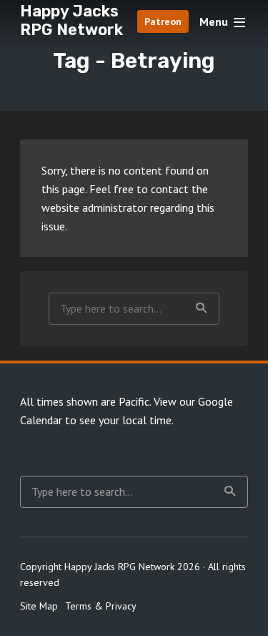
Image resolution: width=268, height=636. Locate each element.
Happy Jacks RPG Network (71, 20)
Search (201, 309)
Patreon (163, 21)
